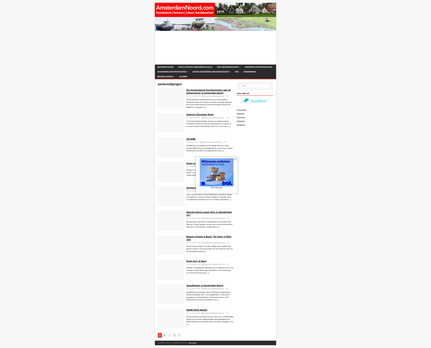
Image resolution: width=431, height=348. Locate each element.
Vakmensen (241, 117)
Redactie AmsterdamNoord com (214, 96)
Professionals (241, 110)
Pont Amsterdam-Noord (227, 67)
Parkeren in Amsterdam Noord (258, 67)
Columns (183, 76)
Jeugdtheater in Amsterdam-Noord (204, 285)
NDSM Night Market (196, 310)
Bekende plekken (165, 76)
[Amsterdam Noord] (215, 30)
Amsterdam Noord (165, 67)
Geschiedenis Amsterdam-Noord (171, 72)
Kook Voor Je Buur (196, 261)
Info (237, 72)
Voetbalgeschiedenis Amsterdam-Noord (210, 72)
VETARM (191, 139)
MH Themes (193, 343)
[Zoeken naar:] (255, 86)
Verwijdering (241, 125)
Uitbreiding (240, 114)
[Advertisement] (215, 47)
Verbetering (241, 121)
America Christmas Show (199, 114)
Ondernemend (249, 72)
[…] (204, 107)
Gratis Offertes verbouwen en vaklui (195, 67)
